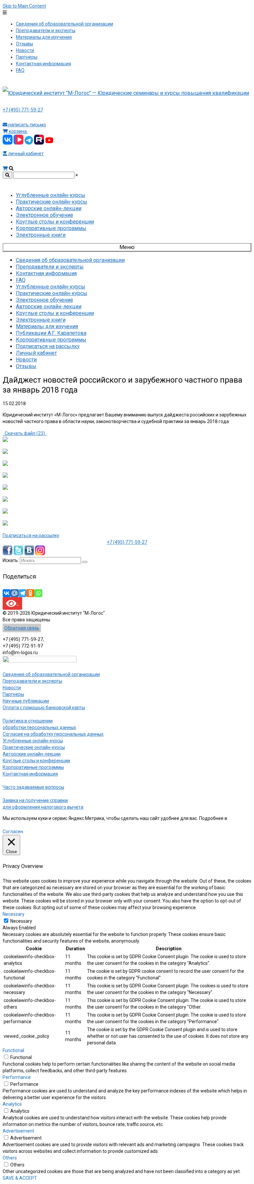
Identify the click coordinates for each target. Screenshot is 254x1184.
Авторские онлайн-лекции (32, 754)
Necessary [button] (13, 914)
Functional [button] (13, 1050)
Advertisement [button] (18, 1131)
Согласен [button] (13, 831)
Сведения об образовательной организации (51, 674)
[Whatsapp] (38, 593)
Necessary (21, 921)
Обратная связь (21, 628)
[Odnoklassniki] (30, 593)
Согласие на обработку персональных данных (53, 734)
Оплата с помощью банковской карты (44, 707)
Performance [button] (17, 1077)
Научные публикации (26, 701)
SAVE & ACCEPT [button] (20, 1178)
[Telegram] (22, 593)
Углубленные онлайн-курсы (33, 740)
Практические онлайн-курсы (34, 747)
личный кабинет (25, 153)
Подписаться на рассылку (31, 535)
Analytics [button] (12, 1104)
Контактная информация (30, 774)
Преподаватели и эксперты (32, 681)
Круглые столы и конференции (36, 760)
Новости (12, 687)
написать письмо (26, 124)
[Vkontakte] (7, 593)
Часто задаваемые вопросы (33, 787)
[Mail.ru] (15, 593)
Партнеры (13, 694)
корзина (18, 131)
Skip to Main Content (24, 6)
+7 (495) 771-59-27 (23, 109)
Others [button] (10, 1157)
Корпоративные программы (33, 767)
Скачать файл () (25, 433)
